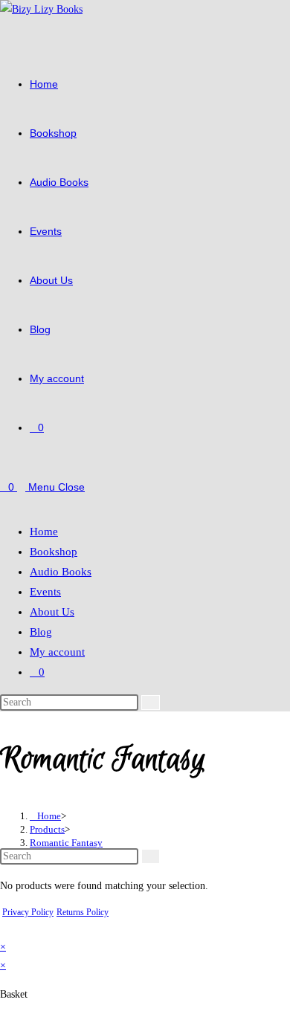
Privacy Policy (28, 912)
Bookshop (53, 552)
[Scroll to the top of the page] (4, 928)
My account (57, 652)
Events (45, 592)
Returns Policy (83, 912)
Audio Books (60, 572)
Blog (41, 632)
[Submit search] (150, 702)
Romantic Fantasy (66, 842)
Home (44, 531)
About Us (52, 612)
